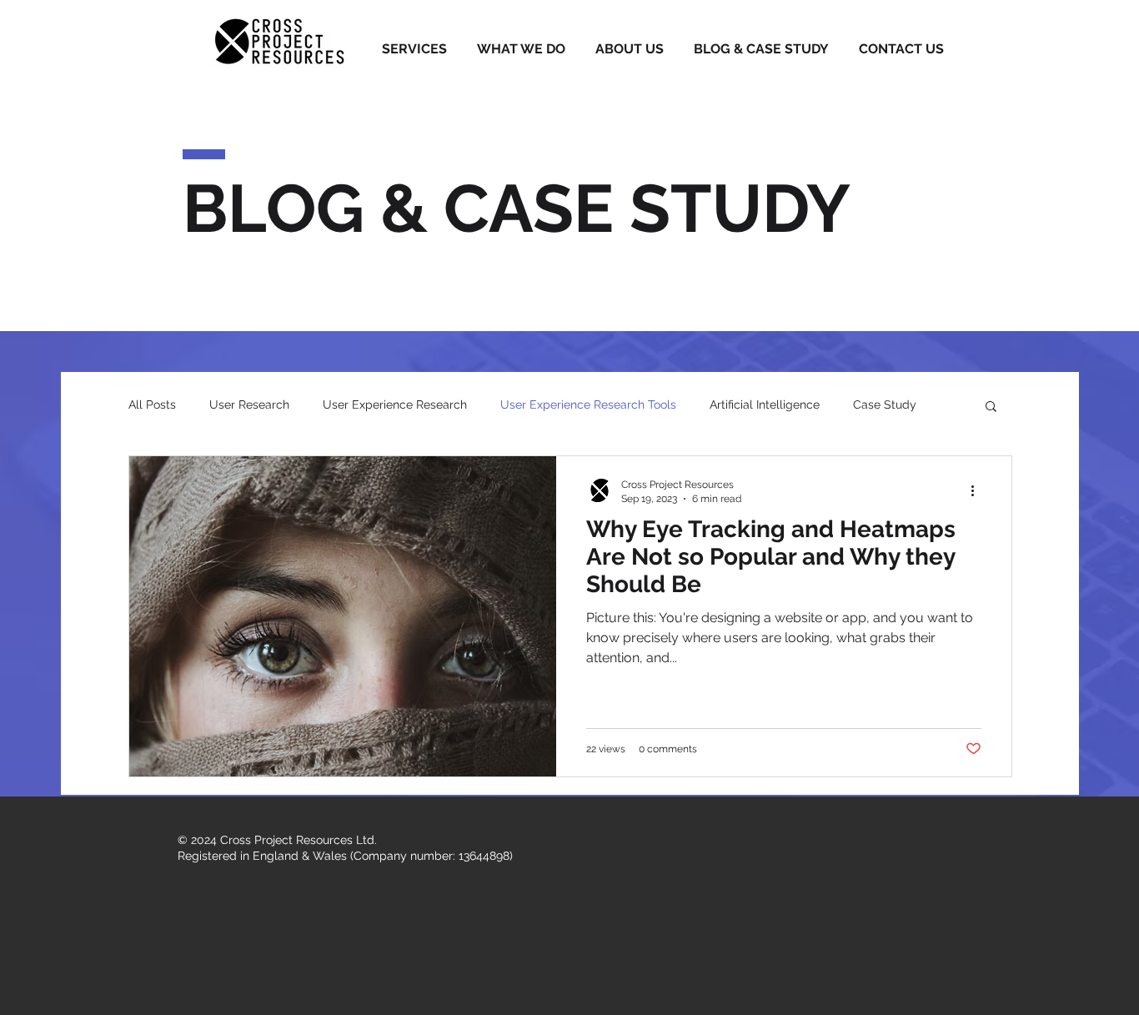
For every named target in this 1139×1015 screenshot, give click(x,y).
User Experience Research (395, 404)
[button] (991, 407)
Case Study (884, 404)
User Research (249, 404)
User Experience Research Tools (588, 404)
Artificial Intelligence (765, 404)
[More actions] (979, 490)
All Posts (152, 404)
